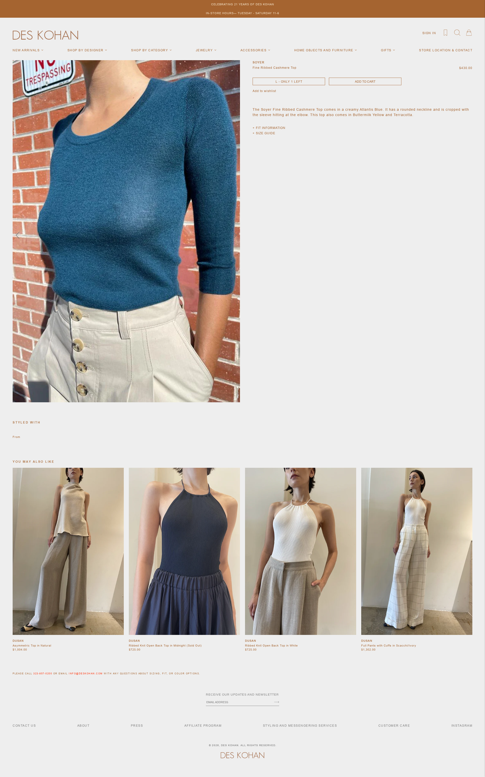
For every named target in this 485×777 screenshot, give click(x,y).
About (83, 725)
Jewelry (205, 50)
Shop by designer (86, 50)
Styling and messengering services (300, 725)
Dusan (18, 640)
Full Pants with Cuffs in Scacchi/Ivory (388, 645)
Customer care (394, 725)
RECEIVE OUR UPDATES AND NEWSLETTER (242, 694)
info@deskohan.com (86, 673)
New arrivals (27, 50)
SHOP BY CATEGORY (150, 50)
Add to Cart (365, 81)
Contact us (24, 725)
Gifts (387, 50)
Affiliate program (203, 725)
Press (137, 725)
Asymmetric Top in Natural (32, 645)
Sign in (429, 33)
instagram (462, 725)
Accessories (254, 50)
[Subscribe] (276, 702)
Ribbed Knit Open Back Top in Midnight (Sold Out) (165, 645)
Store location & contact (445, 50)
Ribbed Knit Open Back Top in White (271, 645)
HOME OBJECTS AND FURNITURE (324, 50)
